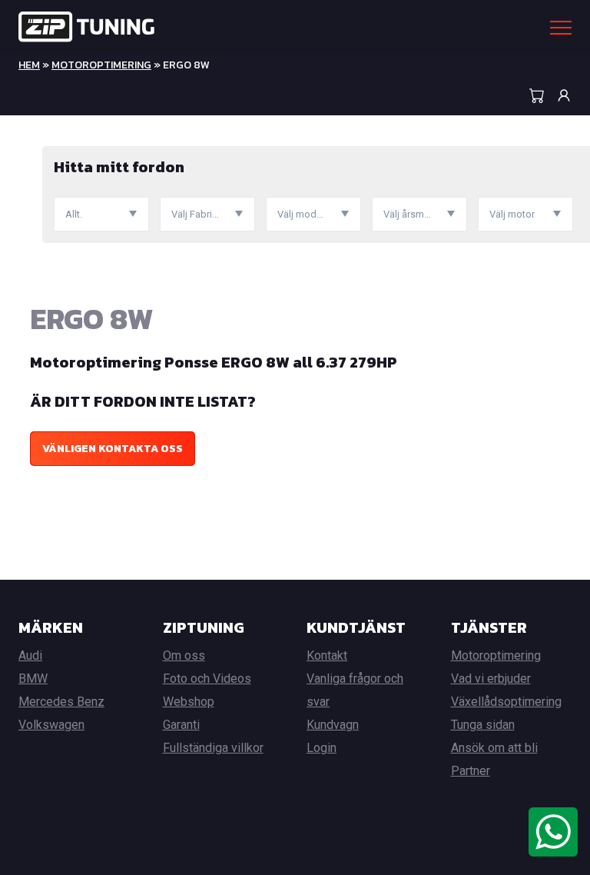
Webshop (188, 701)
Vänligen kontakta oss (112, 449)
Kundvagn (333, 724)
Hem (29, 65)
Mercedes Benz (61, 701)
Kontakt (327, 655)
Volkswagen (51, 724)
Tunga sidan (483, 724)
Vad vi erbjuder (491, 678)
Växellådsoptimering (506, 701)
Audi (30, 655)
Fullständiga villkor (213, 747)
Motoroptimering (101, 65)
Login (321, 747)
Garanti (181, 724)
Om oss (184, 655)
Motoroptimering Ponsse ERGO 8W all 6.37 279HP (213, 362)
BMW (33, 678)
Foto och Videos (207, 678)
